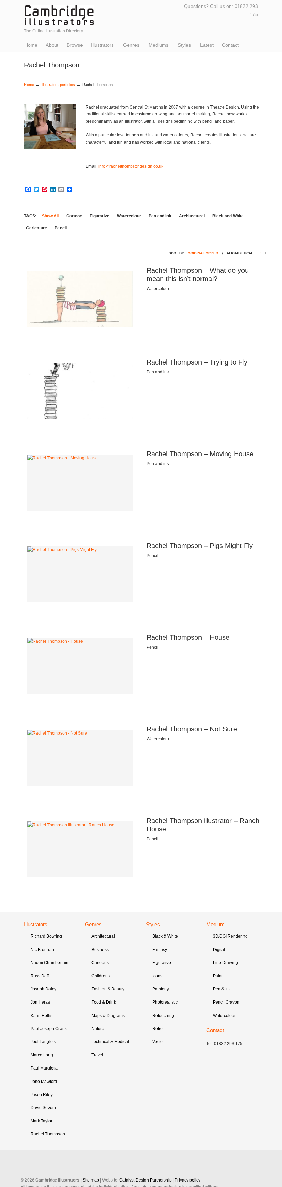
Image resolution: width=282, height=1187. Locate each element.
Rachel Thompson (48, 1134)
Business (100, 949)
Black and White (228, 216)
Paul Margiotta (44, 1068)
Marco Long (42, 1055)
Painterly (160, 989)
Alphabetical (240, 253)
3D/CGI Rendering (230, 936)
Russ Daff (40, 976)
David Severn (43, 1107)
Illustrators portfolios (58, 84)
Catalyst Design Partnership (145, 1180)
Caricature (36, 228)
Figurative (99, 216)
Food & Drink (103, 1002)
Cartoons (100, 962)
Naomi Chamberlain (49, 962)
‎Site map (91, 1180)
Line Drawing (225, 962)
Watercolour (129, 216)
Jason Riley (42, 1094)
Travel (97, 1055)
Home (29, 84)
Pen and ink (160, 216)
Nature (97, 1028)
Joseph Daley (43, 989)
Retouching (163, 1015)
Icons (157, 976)
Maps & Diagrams (108, 1015)
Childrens (100, 976)
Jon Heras (40, 1002)
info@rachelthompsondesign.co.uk (130, 166)
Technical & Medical (110, 1041)
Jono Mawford (44, 1081)
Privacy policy (187, 1180)
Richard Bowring (46, 936)
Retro (157, 1028)
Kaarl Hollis (41, 1015)
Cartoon (74, 216)
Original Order (203, 253)
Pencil (61, 228)
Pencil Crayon (226, 1002)
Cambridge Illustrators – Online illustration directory (59, 15)
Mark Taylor (41, 1121)
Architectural (192, 216)
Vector (158, 1041)
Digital (219, 949)
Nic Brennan (42, 949)
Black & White (165, 936)
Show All (50, 216)
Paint (218, 976)
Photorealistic (165, 1002)
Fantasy (159, 949)
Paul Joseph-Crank (49, 1028)
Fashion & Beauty (107, 989)
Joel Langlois (43, 1041)
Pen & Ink (222, 989)
